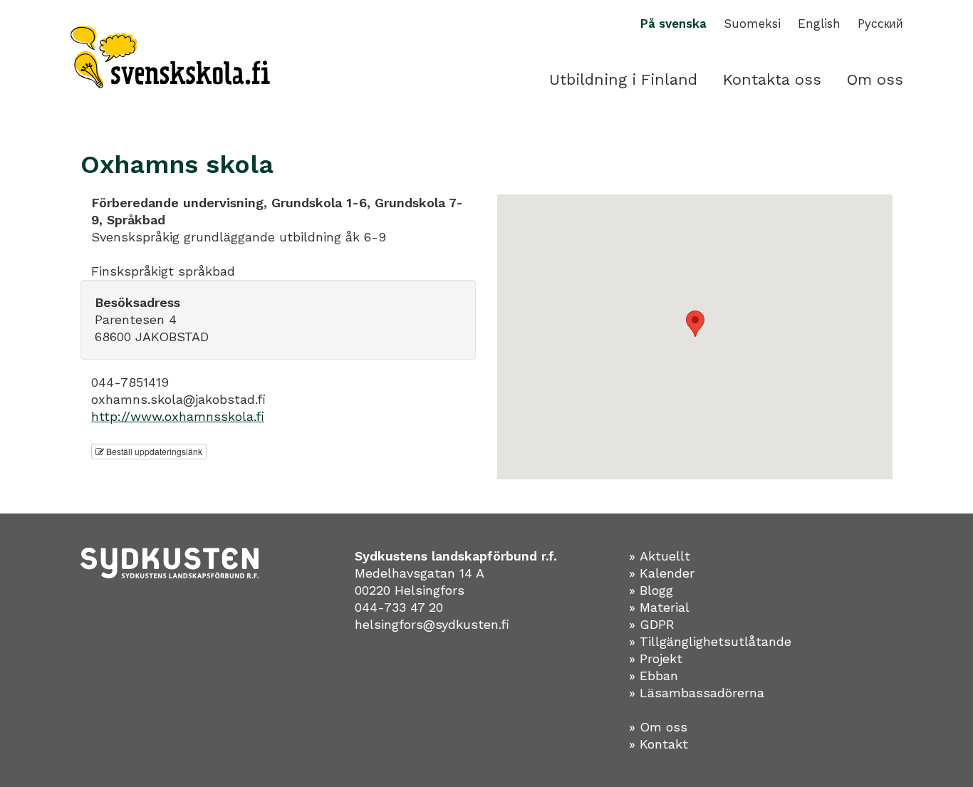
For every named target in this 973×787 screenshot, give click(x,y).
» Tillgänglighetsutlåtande (710, 641)
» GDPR (652, 624)
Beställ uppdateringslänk (153, 451)
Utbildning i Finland (623, 79)
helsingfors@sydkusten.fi (432, 624)
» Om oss (658, 726)
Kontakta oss (772, 79)
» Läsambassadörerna (696, 692)
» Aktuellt (659, 555)
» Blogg (651, 590)
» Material (659, 607)
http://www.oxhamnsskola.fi (177, 416)
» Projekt (655, 658)
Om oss (875, 79)
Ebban (659, 675)
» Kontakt (658, 743)
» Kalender (661, 573)
